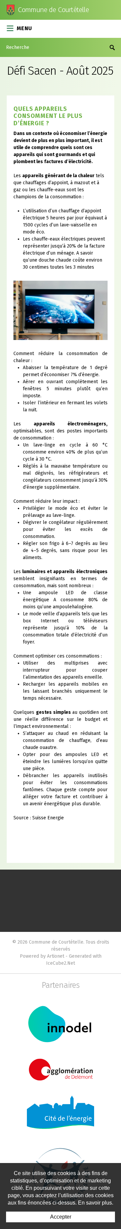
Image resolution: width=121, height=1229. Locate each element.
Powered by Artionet (42, 956)
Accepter (60, 1217)
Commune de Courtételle (53, 9)
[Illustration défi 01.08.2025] (60, 310)
